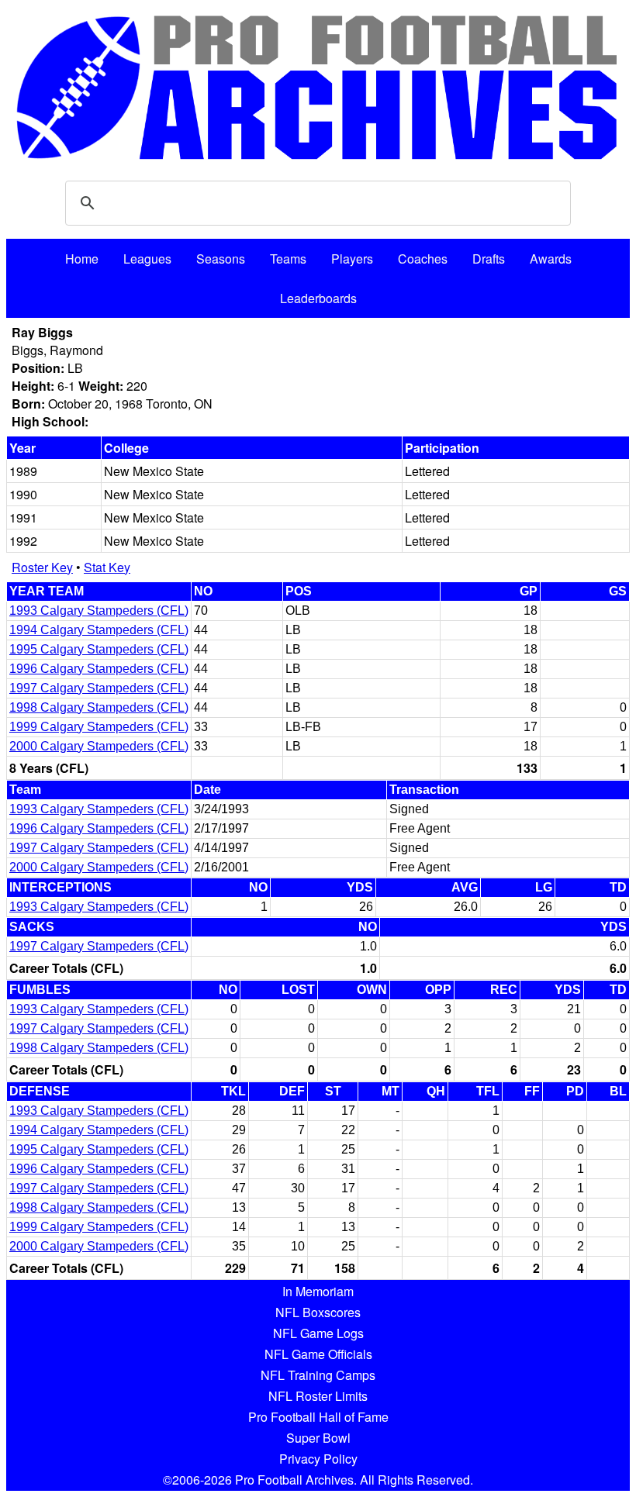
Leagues (147, 258)
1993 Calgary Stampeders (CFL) (98, 610)
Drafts (488, 258)
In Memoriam (318, 1291)
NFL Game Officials (318, 1354)
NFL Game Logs (318, 1333)
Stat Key (107, 567)
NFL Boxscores (318, 1312)
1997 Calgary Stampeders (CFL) (98, 688)
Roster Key (42, 567)
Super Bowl (318, 1438)
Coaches (423, 258)
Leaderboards (318, 298)
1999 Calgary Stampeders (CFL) (98, 726)
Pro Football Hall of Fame (318, 1417)
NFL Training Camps (318, 1375)
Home (82, 258)
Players (352, 258)
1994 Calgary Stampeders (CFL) (98, 629)
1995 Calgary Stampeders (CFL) (98, 649)
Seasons (220, 258)
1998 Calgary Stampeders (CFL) (98, 707)
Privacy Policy (318, 1459)
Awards (551, 258)
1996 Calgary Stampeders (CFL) (98, 668)
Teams (288, 258)
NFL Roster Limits (318, 1396)
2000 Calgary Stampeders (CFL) (98, 746)
